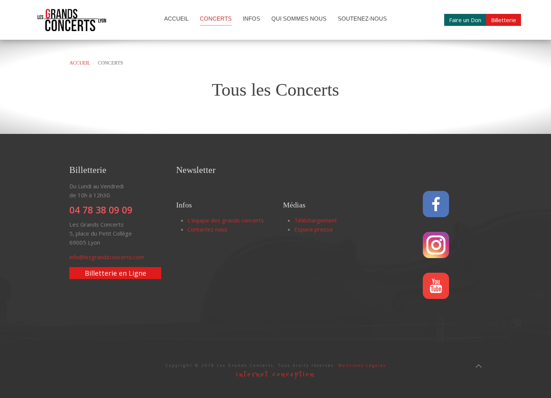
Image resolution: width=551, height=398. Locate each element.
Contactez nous (207, 229)
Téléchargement (315, 220)
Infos (251, 18)
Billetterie (503, 20)
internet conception (275, 374)
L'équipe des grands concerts (225, 220)
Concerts (216, 18)
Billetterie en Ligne (115, 273)
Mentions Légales (362, 365)
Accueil (176, 18)
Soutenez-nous (362, 18)
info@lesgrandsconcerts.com (106, 257)
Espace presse (313, 229)
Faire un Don (465, 20)
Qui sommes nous (298, 18)
